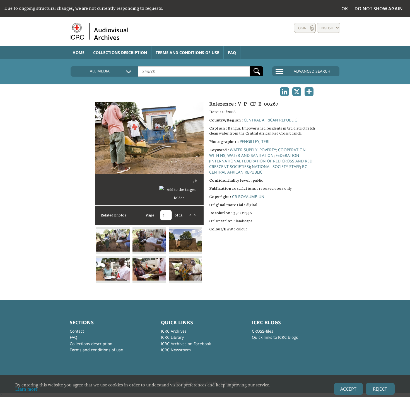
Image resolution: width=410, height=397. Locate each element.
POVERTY (267, 149)
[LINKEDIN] (284, 91)
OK (344, 9)
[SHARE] (309, 91)
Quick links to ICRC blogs (275, 337)
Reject (380, 389)
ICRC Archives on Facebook (186, 343)
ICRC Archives (174, 331)
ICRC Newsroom (176, 349)
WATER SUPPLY (243, 149)
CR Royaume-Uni (249, 196)
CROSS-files (262, 331)
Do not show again (378, 9)
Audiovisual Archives (111, 33)
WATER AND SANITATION (250, 155)
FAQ (232, 52)
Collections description (120, 52)
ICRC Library (172, 337)
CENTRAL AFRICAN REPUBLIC (270, 120)
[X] (296, 91)
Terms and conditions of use (187, 52)
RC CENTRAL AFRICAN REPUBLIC (258, 169)
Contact (77, 331)
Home (79, 52)
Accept (348, 389)
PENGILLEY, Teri (254, 141)
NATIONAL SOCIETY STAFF (276, 166)
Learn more (26, 389)
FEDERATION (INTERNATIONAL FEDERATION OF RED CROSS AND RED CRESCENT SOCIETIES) (260, 161)
